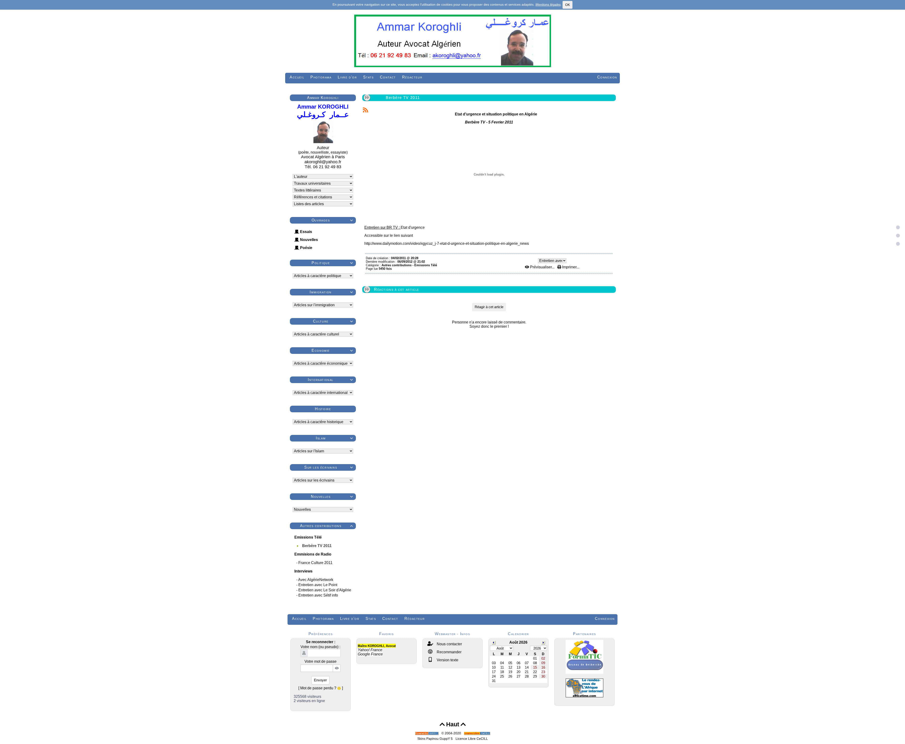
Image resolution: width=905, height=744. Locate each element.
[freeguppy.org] (427, 733)
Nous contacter (449, 644)
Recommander (448, 652)
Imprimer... (570, 267)
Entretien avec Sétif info (318, 595)
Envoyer (320, 680)
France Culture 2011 (315, 563)
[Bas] (898, 243)
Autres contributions (326, 526)
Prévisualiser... (542, 267)
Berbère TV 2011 (317, 546)
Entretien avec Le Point (318, 585)
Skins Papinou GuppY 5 (436, 738)
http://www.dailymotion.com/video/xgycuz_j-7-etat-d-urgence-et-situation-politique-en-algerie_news (446, 243)
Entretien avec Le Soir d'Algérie (325, 590)
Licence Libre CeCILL (472, 738)
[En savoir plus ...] (477, 733)
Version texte (447, 660)
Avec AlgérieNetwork (316, 580)
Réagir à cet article (489, 307)
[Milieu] (898, 235)
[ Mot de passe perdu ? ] (320, 688)
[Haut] (898, 227)
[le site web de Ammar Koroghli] (452, 40)
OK (567, 5)
